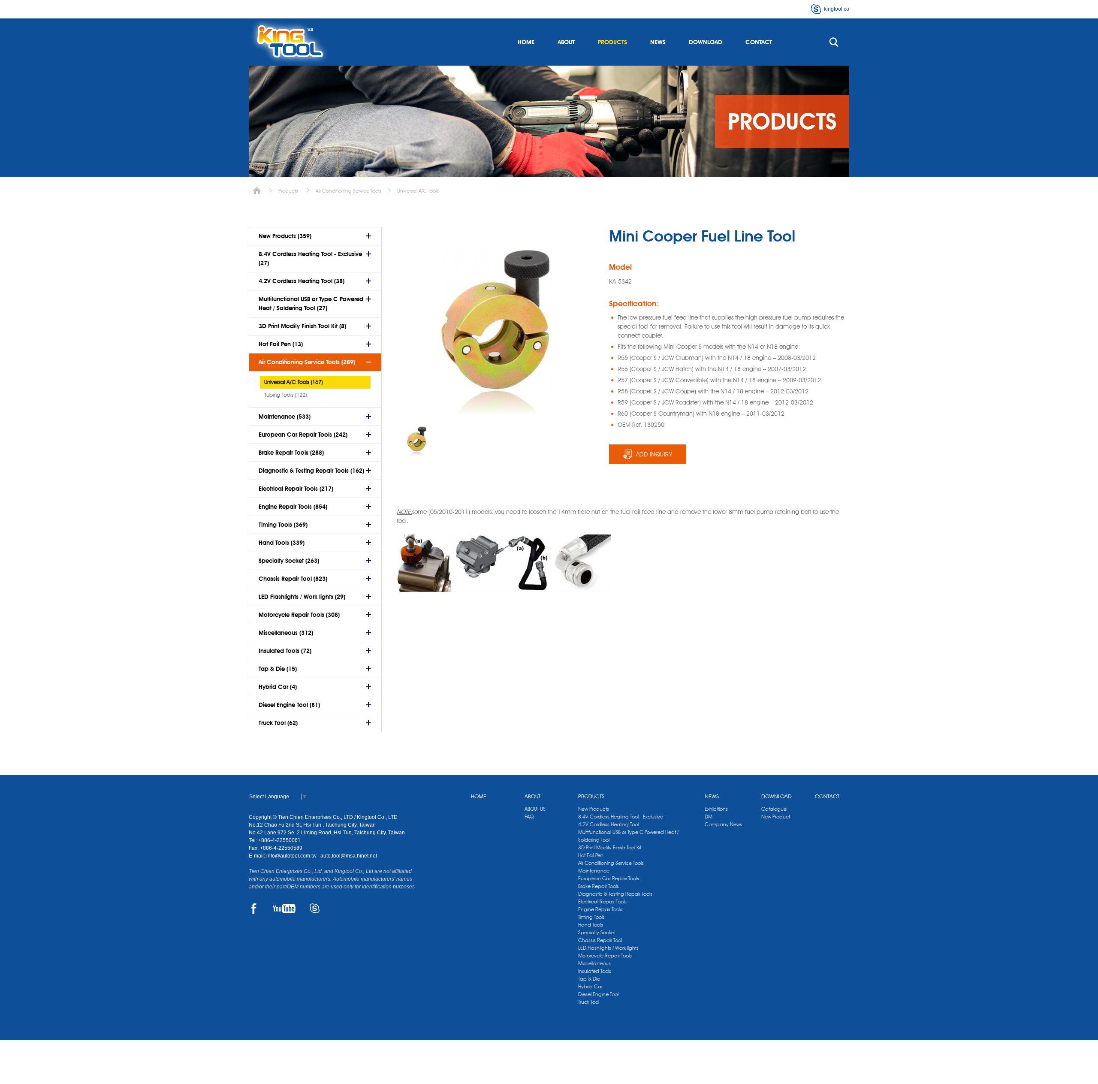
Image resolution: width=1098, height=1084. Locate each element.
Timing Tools (591, 917)
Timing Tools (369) (283, 524)
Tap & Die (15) (278, 668)
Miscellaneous (594, 963)
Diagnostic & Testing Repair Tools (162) (311, 470)
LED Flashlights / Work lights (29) (302, 596)
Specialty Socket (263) (289, 560)
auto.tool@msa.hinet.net (348, 856)
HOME (526, 42)
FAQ (529, 816)
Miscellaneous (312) (286, 632)
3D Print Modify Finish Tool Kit (609, 847)
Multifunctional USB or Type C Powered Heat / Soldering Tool (628, 836)
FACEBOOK (254, 908)
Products (288, 190)
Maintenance (593, 870)
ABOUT (566, 42)
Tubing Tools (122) (285, 394)
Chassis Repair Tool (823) (293, 578)
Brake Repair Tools (598, 886)
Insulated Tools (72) (285, 650)
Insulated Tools (594, 971)
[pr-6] (416, 440)
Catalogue (774, 809)
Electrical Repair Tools (602, 901)
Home (257, 190)
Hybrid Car (590, 986)
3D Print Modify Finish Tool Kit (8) (302, 326)
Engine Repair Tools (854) (293, 506)
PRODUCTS (612, 42)
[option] (416, 440)
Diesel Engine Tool (598, 994)
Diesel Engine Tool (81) (289, 704)
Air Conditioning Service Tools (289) (307, 362)
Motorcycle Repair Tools (605, 955)
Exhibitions (716, 809)
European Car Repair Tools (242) (303, 434)
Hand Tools (590, 924)
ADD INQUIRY (654, 454)
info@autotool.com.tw (292, 856)
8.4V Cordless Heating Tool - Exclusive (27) (310, 258)
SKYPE (315, 908)
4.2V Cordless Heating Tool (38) (301, 281)
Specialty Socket (596, 932)
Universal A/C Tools (418, 190)
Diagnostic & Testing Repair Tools (615, 894)
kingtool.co (836, 9)
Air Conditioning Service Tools (348, 190)
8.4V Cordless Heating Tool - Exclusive (620, 816)
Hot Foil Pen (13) (281, 344)
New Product (775, 816)
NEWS (658, 42)
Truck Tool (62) (278, 722)
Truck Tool (588, 1002)
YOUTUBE (284, 908)
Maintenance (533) (285, 416)
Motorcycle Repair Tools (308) (299, 614)
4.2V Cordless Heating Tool (608, 824)
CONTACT (758, 42)
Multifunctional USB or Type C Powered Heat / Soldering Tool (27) (311, 303)
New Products (593, 809)
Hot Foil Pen (590, 855)
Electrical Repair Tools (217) (296, 488)
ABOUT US (535, 809)
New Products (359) (285, 236)
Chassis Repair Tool (600, 940)
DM (708, 816)
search (834, 42)
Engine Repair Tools (600, 909)
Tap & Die (589, 978)
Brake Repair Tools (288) (291, 452)
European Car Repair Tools (608, 878)
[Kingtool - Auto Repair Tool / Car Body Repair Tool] (289, 42)
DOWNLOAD (705, 42)
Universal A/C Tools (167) (293, 381)
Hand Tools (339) (282, 542)
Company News (723, 824)
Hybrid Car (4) (278, 686)
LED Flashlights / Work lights (608, 948)
